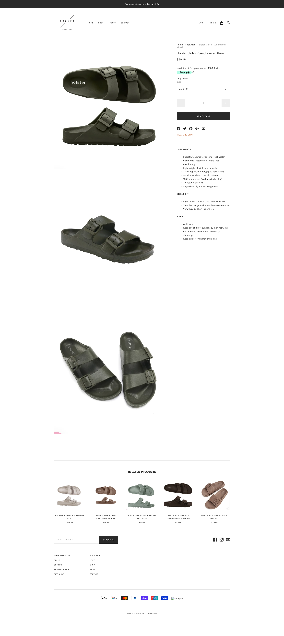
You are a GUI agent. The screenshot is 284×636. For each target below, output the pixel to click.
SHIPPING (58, 565)
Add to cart (203, 116)
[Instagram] (222, 540)
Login (213, 23)
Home (90, 23)
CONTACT (125, 23)
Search (57, 560)
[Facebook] (215, 540)
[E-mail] (228, 540)
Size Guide (59, 574)
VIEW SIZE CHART (186, 134)
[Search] (228, 23)
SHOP (100, 23)
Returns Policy (61, 569)
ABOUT (113, 23)
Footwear (190, 44)
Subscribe (108, 540)
